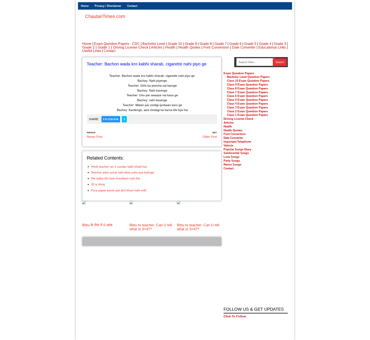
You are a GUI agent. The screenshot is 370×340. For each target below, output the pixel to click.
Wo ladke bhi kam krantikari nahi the (115, 178)
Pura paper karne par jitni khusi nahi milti (118, 190)
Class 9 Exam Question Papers (247, 84)
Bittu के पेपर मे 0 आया (97, 225)
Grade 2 (88, 47)
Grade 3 (280, 44)
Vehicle (228, 145)
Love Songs (231, 156)
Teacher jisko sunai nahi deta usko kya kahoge (122, 172)
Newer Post (94, 136)
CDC (136, 44)
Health (170, 47)
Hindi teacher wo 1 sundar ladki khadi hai (119, 166)
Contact (132, 5)
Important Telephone (237, 141)
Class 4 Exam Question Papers (248, 103)
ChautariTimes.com (105, 16)
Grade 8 (206, 44)
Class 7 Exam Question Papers (247, 92)
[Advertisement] (210, 23)
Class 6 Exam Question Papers (247, 96)
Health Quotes (189, 47)
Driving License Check (130, 47)
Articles (156, 47)
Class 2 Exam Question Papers (247, 111)
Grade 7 (221, 44)
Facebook (111, 119)
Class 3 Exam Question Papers (248, 107)
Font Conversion (216, 47)
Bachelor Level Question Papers (248, 76)
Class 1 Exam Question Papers (247, 115)
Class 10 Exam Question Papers (248, 80)
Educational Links (272, 47)
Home (85, 5)
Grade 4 (265, 44)
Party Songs (232, 160)
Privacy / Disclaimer (108, 5)
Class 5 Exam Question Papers (248, 99)
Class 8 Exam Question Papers (247, 88)
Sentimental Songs (236, 153)
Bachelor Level (153, 44)
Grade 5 (250, 44)
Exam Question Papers (111, 44)
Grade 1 (104, 47)
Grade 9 (191, 44)
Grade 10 (175, 44)
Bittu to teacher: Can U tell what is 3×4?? (151, 227)
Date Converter (243, 47)
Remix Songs (232, 164)
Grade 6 (235, 44)
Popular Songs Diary (237, 149)
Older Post (210, 136)
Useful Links (91, 51)
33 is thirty (98, 184)
